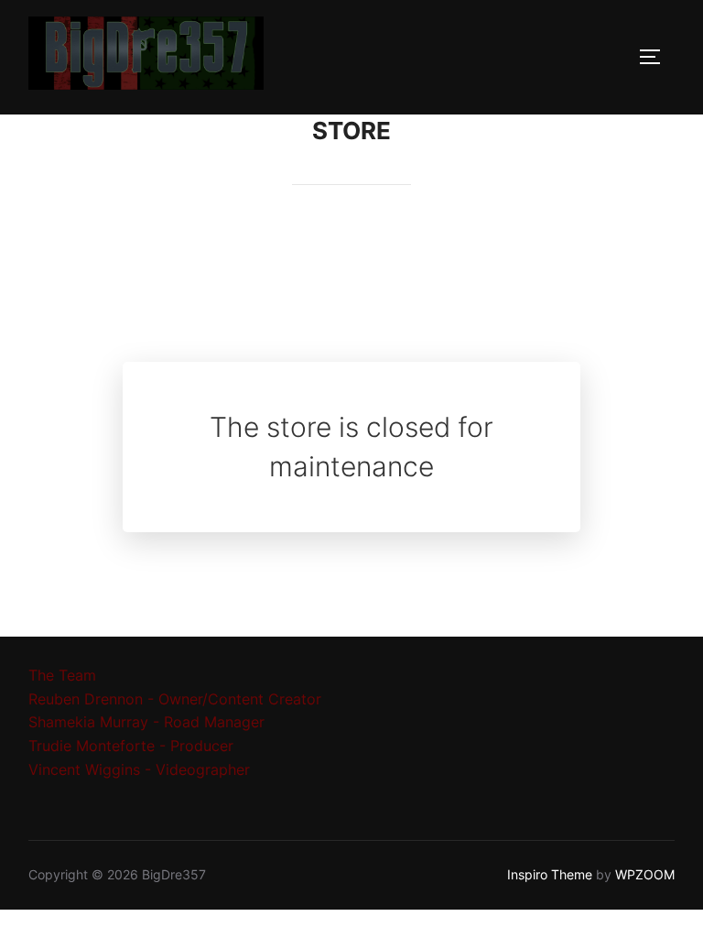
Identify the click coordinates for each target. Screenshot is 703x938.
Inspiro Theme (549, 874)
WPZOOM (645, 874)
